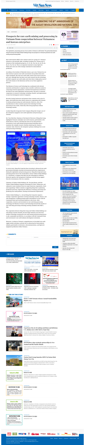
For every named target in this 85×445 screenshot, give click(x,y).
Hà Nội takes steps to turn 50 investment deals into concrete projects (69, 149)
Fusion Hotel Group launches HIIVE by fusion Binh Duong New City (40, 358)
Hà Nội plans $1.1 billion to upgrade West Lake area (69, 137)
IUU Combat (16, 14)
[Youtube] (54, 44)
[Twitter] (51, 44)
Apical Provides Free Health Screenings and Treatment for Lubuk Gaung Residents (72, 82)
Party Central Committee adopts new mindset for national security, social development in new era (70, 114)
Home (8, 31)
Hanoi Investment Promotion (39, 13)
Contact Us (77, 1)
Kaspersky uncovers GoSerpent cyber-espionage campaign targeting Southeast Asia (31, 288)
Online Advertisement (67, 54)
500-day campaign (25, 14)
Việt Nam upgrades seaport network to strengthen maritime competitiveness (70, 214)
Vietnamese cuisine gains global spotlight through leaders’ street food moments (70, 245)
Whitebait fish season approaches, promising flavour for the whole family (69, 240)
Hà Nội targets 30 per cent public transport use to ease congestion (69, 172)
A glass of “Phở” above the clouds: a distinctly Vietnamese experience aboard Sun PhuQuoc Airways (69, 197)
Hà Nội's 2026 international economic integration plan (70, 153)
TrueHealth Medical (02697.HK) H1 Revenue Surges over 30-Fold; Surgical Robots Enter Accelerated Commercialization (68, 91)
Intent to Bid (28, 372)
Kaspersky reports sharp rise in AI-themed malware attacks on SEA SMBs (14, 288)
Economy (22, 10)
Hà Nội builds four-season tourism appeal (69, 166)
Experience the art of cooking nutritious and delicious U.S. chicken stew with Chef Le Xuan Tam (41, 329)
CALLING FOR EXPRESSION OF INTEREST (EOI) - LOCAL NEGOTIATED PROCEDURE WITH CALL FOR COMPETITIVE (14, 260)
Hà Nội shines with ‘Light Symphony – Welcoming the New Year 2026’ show (70, 133)
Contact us (66, 438)
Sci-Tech (28, 10)
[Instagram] (55, 44)
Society (34, 10)
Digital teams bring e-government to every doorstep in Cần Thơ (72, 75)
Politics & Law (14, 10)
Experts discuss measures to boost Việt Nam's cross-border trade (50, 270)
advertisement (14, 31)
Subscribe (65, 51)
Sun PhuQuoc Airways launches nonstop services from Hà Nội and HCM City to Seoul (69, 202)
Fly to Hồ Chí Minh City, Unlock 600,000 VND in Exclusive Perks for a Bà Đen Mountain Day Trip (70, 193)
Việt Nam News (42, 5)
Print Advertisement (67, 52)
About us (60, 438)
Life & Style (41, 10)
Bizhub (62, 1)
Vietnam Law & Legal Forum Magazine (52, 1)
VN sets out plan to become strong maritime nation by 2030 (69, 110)
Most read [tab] (73, 60)
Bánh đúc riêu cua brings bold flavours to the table (68, 248)
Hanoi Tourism (58, 13)
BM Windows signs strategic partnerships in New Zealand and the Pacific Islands (39, 343)
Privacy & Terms (73, 438)
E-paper (64, 46)
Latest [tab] (64, 60)
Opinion (61, 10)
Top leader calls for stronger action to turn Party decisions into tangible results (70, 119)
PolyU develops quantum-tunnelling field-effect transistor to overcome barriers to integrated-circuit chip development (69, 66)
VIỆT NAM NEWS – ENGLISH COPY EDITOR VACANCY (31, 270)
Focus (8, 13)
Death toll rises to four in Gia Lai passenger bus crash (73, 99)
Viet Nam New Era (28, 13)
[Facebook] (49, 44)
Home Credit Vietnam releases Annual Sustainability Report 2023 (40, 299)
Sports (47, 10)
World (66, 10)
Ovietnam (67, 1)
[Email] (57, 44)
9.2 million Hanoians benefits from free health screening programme (69, 129)
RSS (78, 438)
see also (10, 254)
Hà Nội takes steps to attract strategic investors (70, 156)
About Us (71, 1)
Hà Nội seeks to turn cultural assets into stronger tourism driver (69, 169)
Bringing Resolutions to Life (18, 13)
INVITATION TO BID (30, 313)
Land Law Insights (50, 13)
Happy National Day (35, 14)
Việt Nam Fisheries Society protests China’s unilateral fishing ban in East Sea (70, 224)
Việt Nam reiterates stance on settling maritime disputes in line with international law (70, 219)
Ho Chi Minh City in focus (68, 13)
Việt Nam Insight (9, 14)
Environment (54, 10)
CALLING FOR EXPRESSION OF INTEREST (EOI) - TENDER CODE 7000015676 (50, 288)
